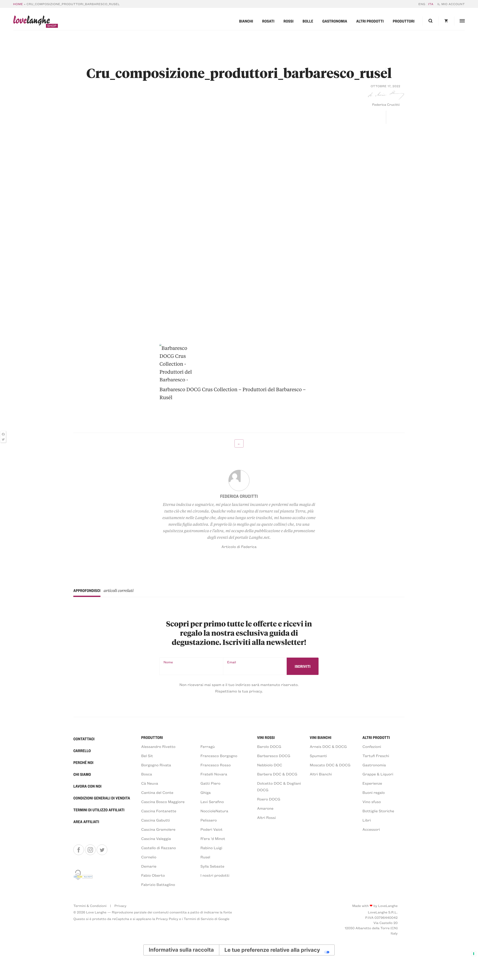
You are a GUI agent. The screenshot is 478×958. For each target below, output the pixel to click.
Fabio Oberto (153, 875)
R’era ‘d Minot (212, 838)
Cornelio (148, 856)
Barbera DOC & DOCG (277, 773)
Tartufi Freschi (375, 755)
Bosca (146, 773)
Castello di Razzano (158, 847)
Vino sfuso (371, 801)
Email (231, 662)
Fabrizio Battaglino (158, 884)
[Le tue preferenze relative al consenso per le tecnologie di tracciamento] (473, 953)
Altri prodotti (370, 21)
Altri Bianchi (321, 773)
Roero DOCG (268, 798)
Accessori (371, 829)
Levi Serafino (212, 801)
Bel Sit (147, 755)
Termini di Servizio (199, 919)
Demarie (148, 866)
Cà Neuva (149, 783)
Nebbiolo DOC (269, 764)
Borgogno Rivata (156, 764)
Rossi (289, 21)
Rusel (205, 856)
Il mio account (451, 4)
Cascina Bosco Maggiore (163, 801)
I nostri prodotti (214, 875)
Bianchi (246, 21)
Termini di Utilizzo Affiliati (98, 809)
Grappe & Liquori (377, 773)
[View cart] (446, 21)
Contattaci (83, 738)
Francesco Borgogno (218, 755)
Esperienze (372, 783)
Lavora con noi (87, 786)
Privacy (120, 905)
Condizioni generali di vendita (101, 797)
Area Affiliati (86, 821)
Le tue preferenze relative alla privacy (272, 950)
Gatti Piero (210, 783)
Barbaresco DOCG (273, 755)
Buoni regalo (373, 792)
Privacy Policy (167, 919)
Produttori (404, 21)
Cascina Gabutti (155, 820)
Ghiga (205, 792)
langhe (31, 21)
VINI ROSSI (266, 737)
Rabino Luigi (211, 847)
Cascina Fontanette (158, 810)
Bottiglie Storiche (378, 810)
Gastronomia (334, 21)
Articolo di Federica (239, 546)
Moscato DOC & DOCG (330, 764)
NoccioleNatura (214, 810)
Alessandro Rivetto (158, 746)
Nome (168, 662)
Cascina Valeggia (156, 838)
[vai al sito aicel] (83, 878)
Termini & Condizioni (89, 905)
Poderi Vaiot (211, 829)
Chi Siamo (82, 774)
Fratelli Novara (213, 773)
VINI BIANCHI (320, 737)
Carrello (82, 750)
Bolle (308, 21)
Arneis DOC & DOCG (328, 746)
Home (18, 4)
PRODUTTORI (152, 737)
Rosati (268, 21)
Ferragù (207, 746)
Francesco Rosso (215, 764)
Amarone (265, 808)
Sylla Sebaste (212, 866)
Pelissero (208, 820)
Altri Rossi (266, 817)
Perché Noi (83, 762)
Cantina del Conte (157, 792)
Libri (366, 820)
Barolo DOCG (269, 746)
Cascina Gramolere (158, 829)
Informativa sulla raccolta (181, 950)
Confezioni (371, 746)
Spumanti (318, 755)
